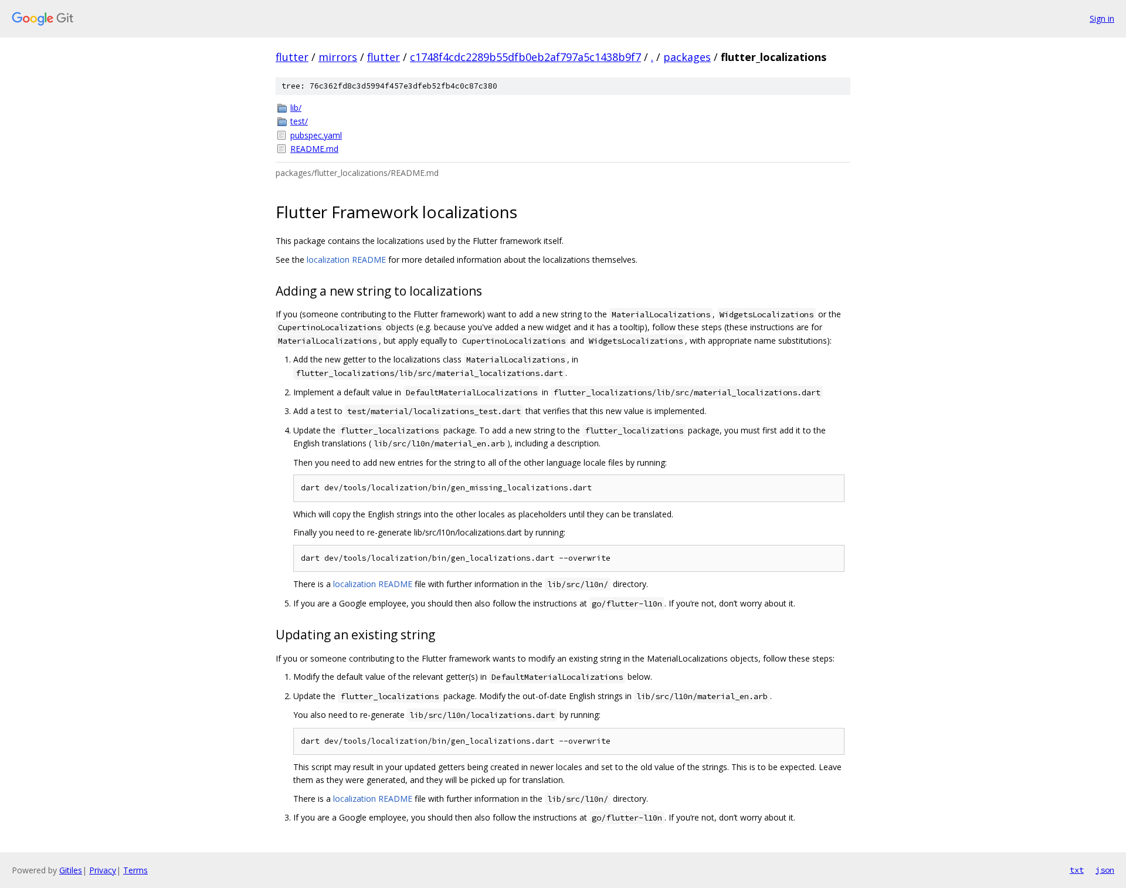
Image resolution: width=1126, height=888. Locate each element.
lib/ (295, 107)
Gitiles (70, 870)
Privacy (102, 870)
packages (687, 57)
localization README (346, 259)
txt (1077, 870)
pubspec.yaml (316, 135)
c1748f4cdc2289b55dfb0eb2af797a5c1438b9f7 (525, 57)
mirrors (337, 57)
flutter (292, 57)
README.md (314, 148)
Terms (135, 870)
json (1105, 870)
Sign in (1102, 18)
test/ (299, 121)
